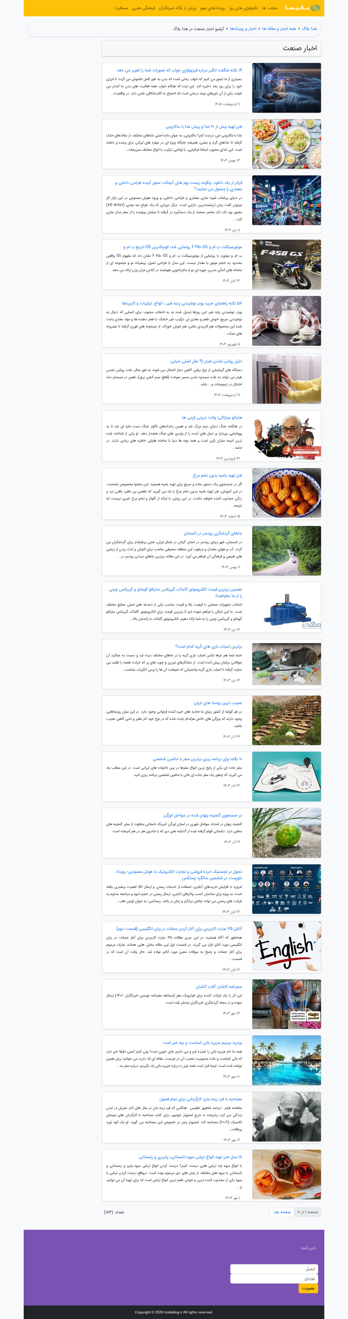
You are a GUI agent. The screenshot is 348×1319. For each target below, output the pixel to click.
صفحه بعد (282, 1212)
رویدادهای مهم (212, 8)
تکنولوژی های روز (243, 8)
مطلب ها (269, 8)
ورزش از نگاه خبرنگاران (177, 8)
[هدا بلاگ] (302, 8)
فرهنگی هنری (143, 8)
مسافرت (121, 8)
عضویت (308, 1288)
